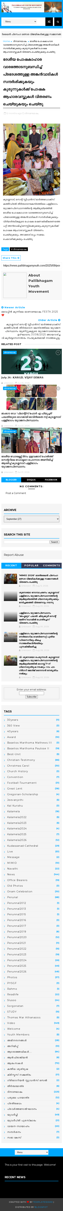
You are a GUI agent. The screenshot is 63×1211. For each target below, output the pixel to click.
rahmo (12, 988)
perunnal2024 (17, 960)
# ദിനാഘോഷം (19, 249)
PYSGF (12, 983)
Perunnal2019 (16, 931)
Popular (31, 565)
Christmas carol (18, 765)
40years (12, 731)
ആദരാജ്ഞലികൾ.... (19, 1051)
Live (10, 851)
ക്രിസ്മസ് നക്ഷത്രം (19, 1074)
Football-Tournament (22, 782)
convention (15, 777)
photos (12, 977)
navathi (12, 868)
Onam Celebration (20, 891)
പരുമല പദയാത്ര (18, 1097)
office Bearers (17, 880)
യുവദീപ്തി (12, 1114)
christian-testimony (21, 760)
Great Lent (15, 788)
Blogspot (41, 1207)
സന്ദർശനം (14, 1131)
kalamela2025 (17, 834)
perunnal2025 (16, 965)
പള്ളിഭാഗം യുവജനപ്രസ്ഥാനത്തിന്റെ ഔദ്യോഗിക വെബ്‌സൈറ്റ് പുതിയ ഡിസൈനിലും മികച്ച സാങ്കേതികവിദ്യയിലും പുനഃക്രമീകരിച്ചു (38, 640)
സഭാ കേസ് (14, 1137)
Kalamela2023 (17, 822)
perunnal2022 (17, 948)
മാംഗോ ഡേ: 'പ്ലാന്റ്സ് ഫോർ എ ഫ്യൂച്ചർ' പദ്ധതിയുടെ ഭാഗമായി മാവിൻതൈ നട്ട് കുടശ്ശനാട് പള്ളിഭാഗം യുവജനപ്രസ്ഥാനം (31, 417)
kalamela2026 (17, 840)
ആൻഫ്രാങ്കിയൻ (17, 1057)
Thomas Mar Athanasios (24, 1017)
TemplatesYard (43, 1202)
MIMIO (12, 862)
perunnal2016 (16, 920)
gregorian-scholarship (22, 794)
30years (12, 719)
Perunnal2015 (16, 914)
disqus (31, 479)
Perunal (12, 897)
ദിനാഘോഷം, (32, 113)
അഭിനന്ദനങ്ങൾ (17, 1040)
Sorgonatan (15, 1006)
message (13, 857)
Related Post (11, 344)
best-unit (14, 754)
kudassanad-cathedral (22, 845)
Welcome (13, 1028)
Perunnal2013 (16, 908)
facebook (51, 479)
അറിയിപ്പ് (12, 1046)
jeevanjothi (15, 799)
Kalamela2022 (17, 817)
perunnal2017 (16, 925)
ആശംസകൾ (15, 1063)
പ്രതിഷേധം (14, 1103)
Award (11, 737)
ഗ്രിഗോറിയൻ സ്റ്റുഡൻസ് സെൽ (27, 1080)
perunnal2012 (16, 903)
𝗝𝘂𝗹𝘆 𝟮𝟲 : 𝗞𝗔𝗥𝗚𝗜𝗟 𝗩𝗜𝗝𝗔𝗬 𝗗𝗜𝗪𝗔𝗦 (22, 377)
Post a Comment (16, 493)
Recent (11, 565)
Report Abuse (14, 554)
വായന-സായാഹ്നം (18, 1126)
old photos (15, 885)
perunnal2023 (17, 954)
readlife (13, 994)
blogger (11, 479)
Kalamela (13, 811)
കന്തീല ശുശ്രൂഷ (17, 1068)
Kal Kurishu (15, 805)
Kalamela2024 (17, 828)
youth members (18, 1034)
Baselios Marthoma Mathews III (29, 742)
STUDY (12, 1011)
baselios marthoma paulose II (28, 748)
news (11, 874)
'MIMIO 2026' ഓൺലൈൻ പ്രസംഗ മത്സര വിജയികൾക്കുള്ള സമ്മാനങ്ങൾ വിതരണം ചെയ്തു (38, 578)
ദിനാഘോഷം (20, 41)
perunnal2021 (16, 943)
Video (11, 1023)
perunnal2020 (17, 937)
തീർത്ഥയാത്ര (15, 1086)
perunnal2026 (17, 971)
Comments (51, 565)
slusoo (11, 1000)
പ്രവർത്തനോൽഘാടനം (22, 1108)
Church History (17, 771)
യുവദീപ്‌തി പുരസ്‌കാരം (21, 1120)
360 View (13, 725)
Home (6, 41)
